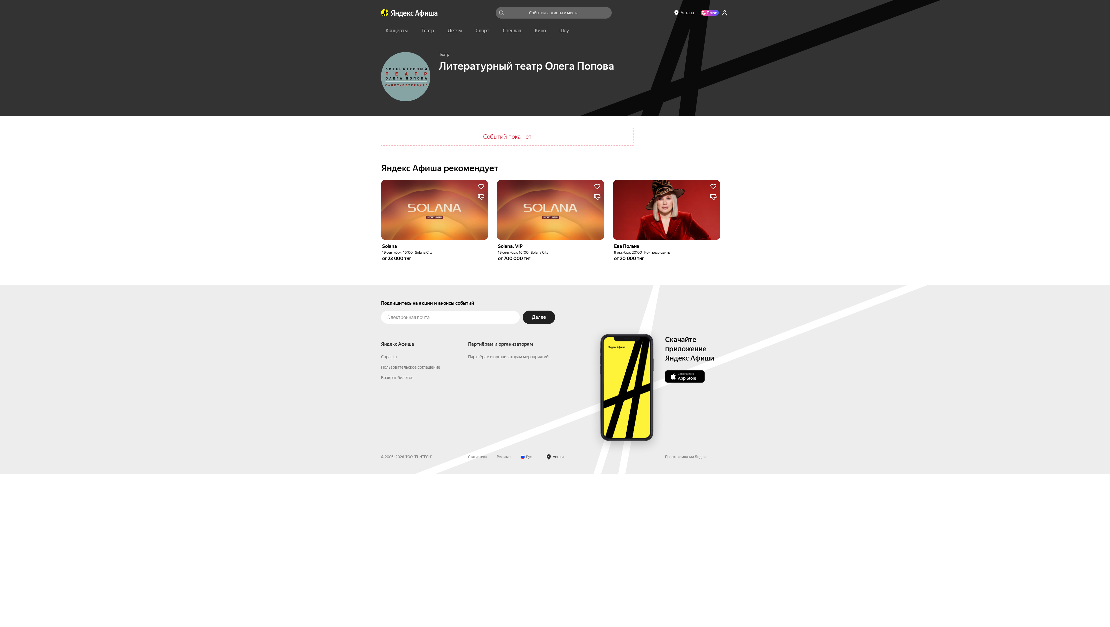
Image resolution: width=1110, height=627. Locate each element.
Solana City (423, 253)
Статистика (477, 457)
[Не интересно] (481, 197)
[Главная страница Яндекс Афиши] (385, 13)
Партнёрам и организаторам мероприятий (508, 356)
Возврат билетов (397, 377)
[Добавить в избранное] (481, 186)
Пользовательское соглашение (410, 367)
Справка (389, 356)
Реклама (503, 457)
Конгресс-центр (657, 253)
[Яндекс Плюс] (710, 13)
